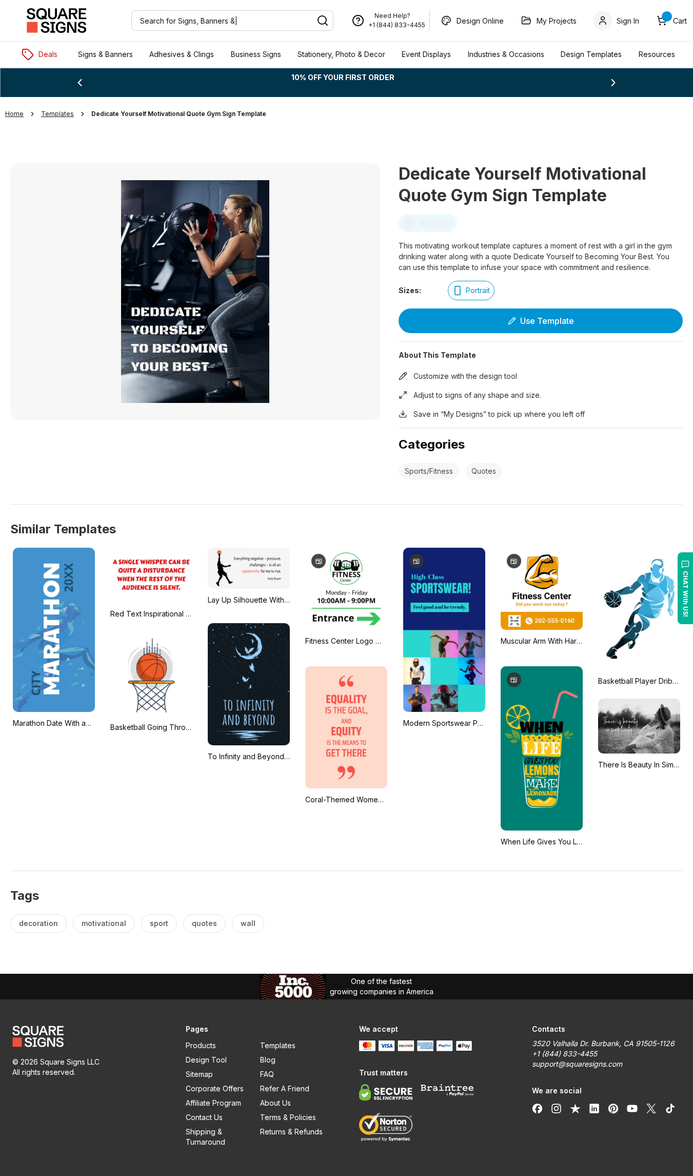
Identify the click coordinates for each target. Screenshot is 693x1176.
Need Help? (392, 16)
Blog (267, 1059)
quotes (204, 923)
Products (201, 1045)
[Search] (322, 20)
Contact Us (204, 1117)
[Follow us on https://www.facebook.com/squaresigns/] (537, 1108)
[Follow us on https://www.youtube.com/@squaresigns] (632, 1108)
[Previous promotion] (79, 82)
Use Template (547, 321)
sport (159, 923)
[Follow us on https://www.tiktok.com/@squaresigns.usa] (670, 1108)
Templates (277, 1045)
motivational (104, 923)
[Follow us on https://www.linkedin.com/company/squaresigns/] (594, 1108)
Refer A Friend (284, 1088)
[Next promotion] (613, 82)
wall (248, 923)
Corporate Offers (215, 1088)
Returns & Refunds (291, 1131)
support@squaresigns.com (577, 1063)
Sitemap (199, 1074)
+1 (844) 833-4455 (396, 25)
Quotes (483, 471)
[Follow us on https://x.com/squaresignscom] (651, 1108)
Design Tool (206, 1059)
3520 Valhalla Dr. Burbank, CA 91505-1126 (603, 1043)
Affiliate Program (213, 1102)
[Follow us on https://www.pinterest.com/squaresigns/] (613, 1108)
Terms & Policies (288, 1117)
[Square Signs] (56, 20)
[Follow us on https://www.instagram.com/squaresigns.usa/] (556, 1108)
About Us (275, 1102)
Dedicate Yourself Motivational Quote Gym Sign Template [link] (178, 114)
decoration (38, 923)
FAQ (267, 1074)
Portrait (478, 290)
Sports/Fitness (429, 471)
